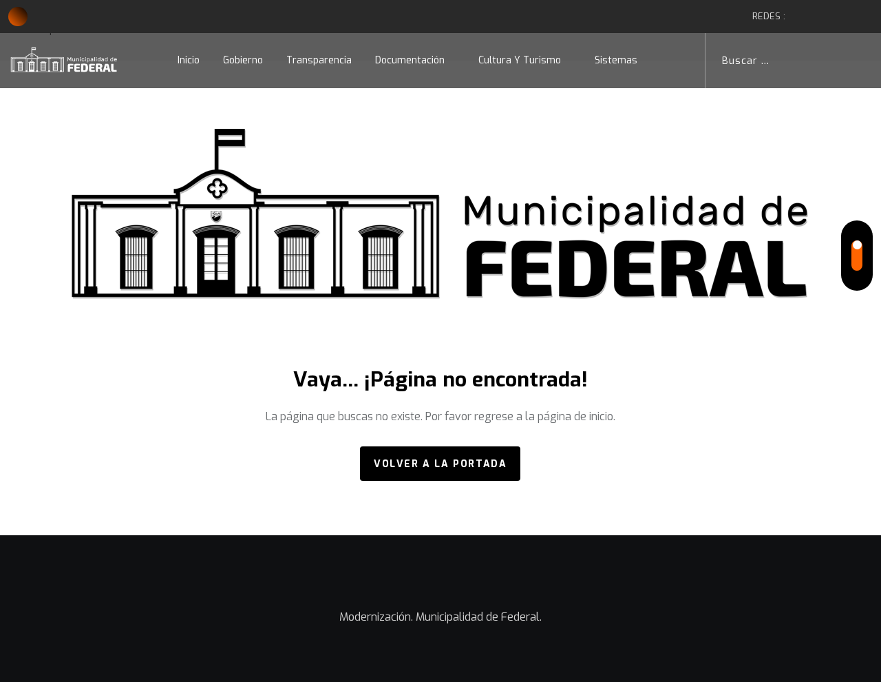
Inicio (189, 60)
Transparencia (319, 60)
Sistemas (616, 60)
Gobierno (243, 60)
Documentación (410, 60)
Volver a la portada (440, 464)
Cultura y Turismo (519, 60)
